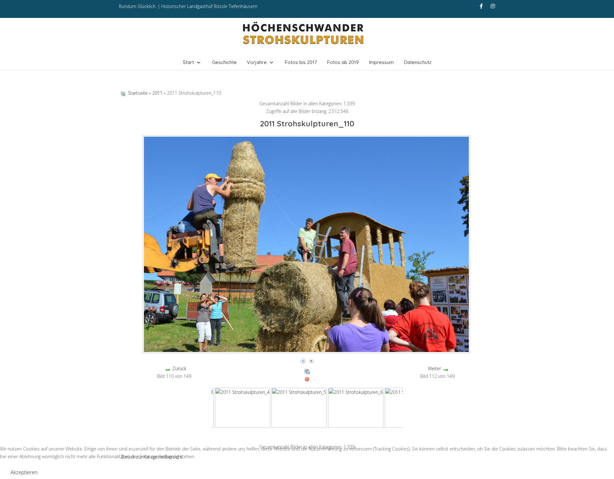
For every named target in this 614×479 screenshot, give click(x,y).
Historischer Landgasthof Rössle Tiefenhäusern (209, 6)
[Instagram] (493, 6)
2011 (157, 93)
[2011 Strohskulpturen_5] (299, 407)
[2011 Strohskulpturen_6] (355, 407)
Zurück (179, 368)
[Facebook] (481, 6)
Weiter (434, 368)
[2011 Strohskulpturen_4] (242, 407)
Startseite (138, 93)
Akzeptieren (24, 472)
